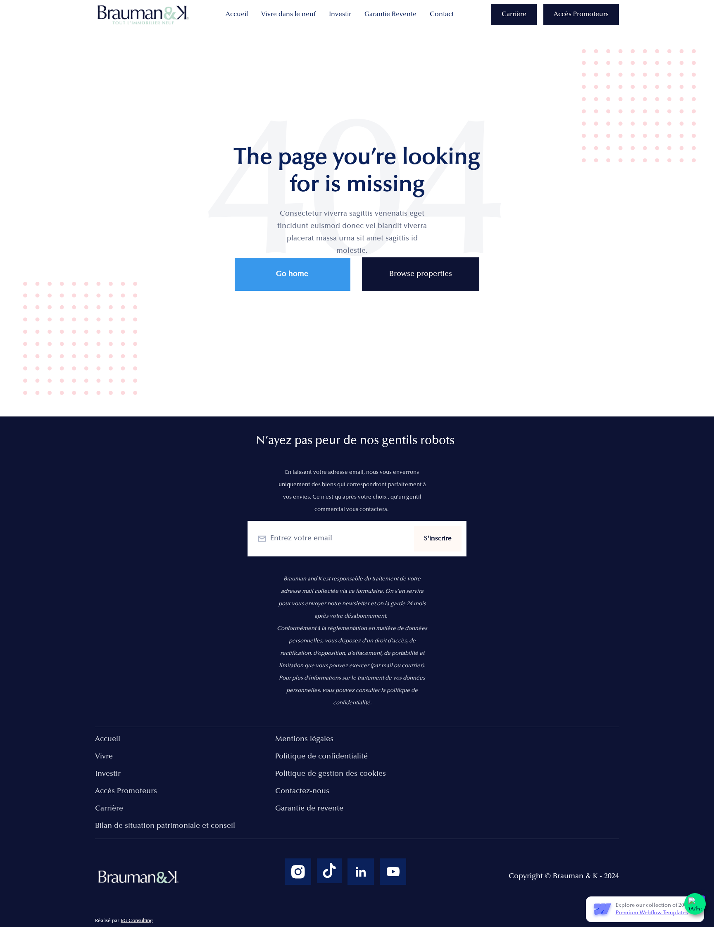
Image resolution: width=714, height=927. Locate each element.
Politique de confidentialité (321, 757)
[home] (144, 14)
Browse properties (420, 274)
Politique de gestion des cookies (330, 774)
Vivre (104, 757)
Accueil (237, 14)
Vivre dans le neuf (288, 14)
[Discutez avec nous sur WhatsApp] (695, 904)
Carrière (514, 14)
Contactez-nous (302, 791)
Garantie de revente (309, 809)
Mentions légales (304, 739)
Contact (442, 14)
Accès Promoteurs (581, 14)
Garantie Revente (390, 14)
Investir (340, 14)
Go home (292, 274)
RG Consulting (137, 920)
